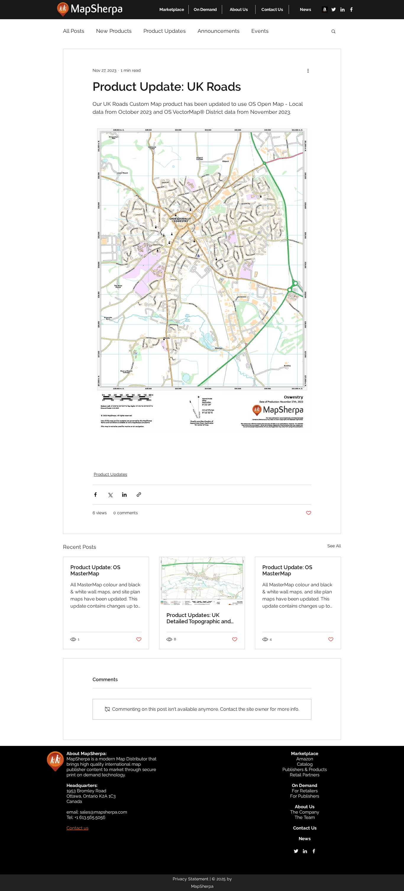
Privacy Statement (191, 879)
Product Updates (164, 31)
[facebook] (351, 9)
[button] (171, 9)
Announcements (219, 31)
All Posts (73, 31)
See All (334, 545)
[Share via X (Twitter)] (110, 494)
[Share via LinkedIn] (124, 494)
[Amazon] (325, 9)
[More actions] (307, 70)
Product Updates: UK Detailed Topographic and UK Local (199, 618)
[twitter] (334, 9)
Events (260, 31)
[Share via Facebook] (95, 494)
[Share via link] (139, 494)
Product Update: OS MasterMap (95, 570)
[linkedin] (342, 9)
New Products (114, 31)
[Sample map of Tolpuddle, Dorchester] (202, 581)
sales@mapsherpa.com (103, 812)
